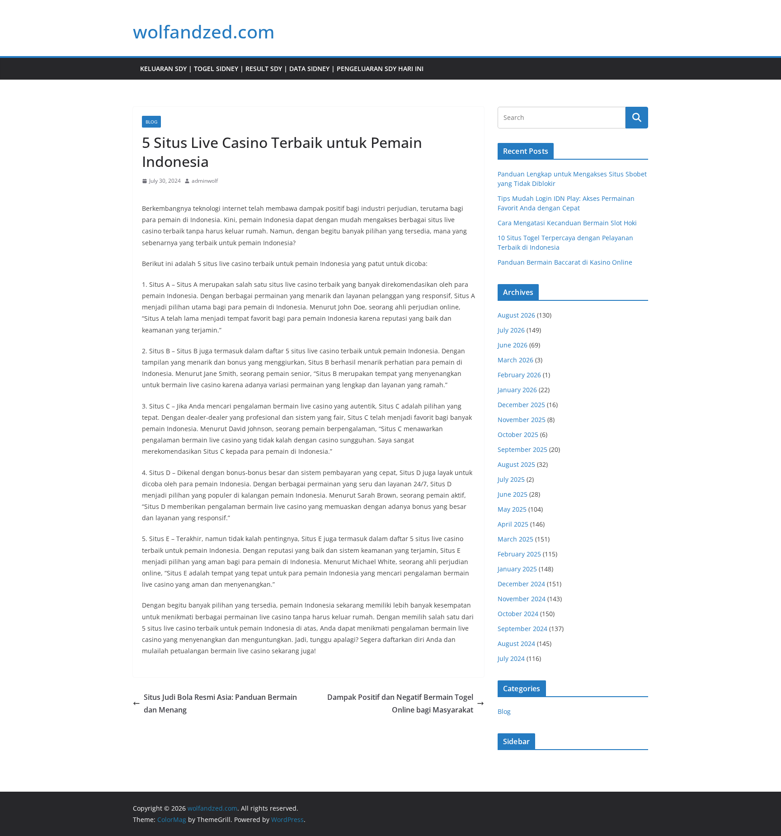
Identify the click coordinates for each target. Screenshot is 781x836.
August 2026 (516, 315)
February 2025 (519, 554)
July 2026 (511, 330)
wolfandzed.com (204, 31)
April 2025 (513, 524)
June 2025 (512, 494)
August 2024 (516, 643)
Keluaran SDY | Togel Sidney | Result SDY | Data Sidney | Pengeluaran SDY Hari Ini (281, 68)
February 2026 (519, 374)
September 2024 (522, 628)
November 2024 (522, 598)
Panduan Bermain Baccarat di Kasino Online (565, 262)
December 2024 (521, 584)
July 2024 (511, 658)
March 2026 (515, 360)
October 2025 (518, 434)
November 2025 (522, 419)
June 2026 (512, 345)
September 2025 (522, 449)
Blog (151, 122)
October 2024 (518, 613)
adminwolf (205, 181)
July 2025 (511, 479)
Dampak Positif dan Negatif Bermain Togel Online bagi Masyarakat (400, 703)
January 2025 (517, 569)
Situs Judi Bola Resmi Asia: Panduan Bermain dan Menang (220, 703)
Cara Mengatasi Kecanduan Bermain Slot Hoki (567, 222)
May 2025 (512, 509)
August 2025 (516, 464)
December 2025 (521, 404)
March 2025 (515, 539)
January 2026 (517, 389)
